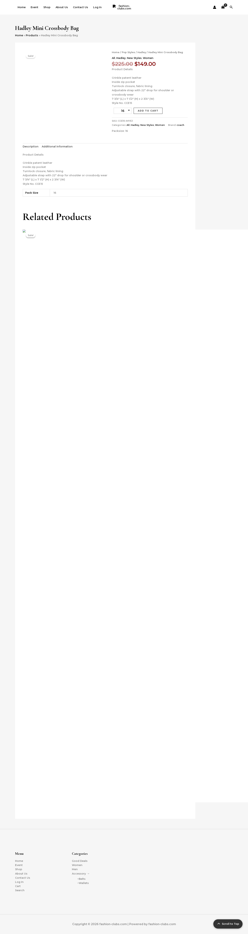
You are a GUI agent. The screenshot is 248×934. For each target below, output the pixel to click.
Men (75, 869)
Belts (82, 879)
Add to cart (148, 110)
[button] (231, 7)
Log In (97, 7)
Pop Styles (128, 52)
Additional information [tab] (57, 146)
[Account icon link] (214, 7)
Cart (18, 886)
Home (22, 7)
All (113, 58)
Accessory (79, 873)
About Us (62, 7)
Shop (46, 7)
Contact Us (80, 7)
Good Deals (80, 861)
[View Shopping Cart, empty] (223, 7)
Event (34, 7)
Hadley (141, 52)
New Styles (134, 58)
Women (148, 58)
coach (180, 125)
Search (20, 890)
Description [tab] (30, 146)
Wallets (84, 883)
